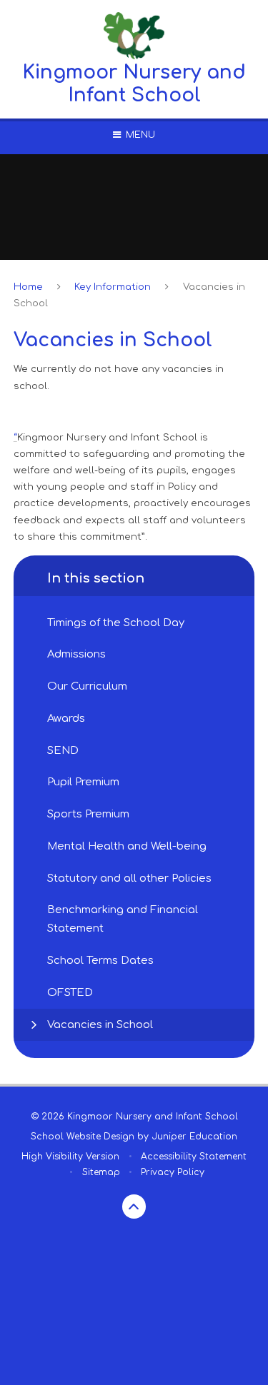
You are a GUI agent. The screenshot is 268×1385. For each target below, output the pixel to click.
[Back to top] (134, 1206)
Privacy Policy (172, 1172)
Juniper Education (194, 1137)
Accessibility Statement (194, 1157)
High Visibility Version (70, 1157)
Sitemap (101, 1172)
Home (28, 286)
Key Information (112, 286)
